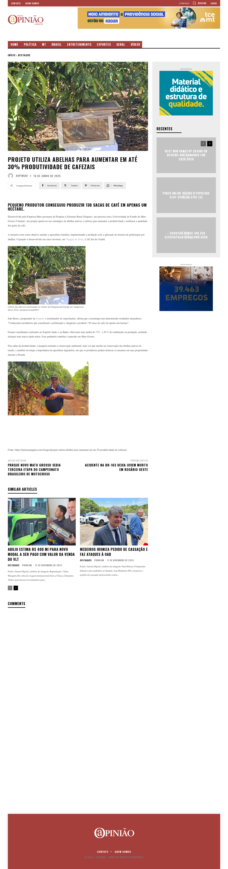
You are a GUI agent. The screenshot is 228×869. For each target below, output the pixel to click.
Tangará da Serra (74, 239)
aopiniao (22, 175)
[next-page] (16, 588)
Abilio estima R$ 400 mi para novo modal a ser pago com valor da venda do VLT (41, 554)
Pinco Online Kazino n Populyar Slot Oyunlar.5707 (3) (186, 195)
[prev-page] (10, 588)
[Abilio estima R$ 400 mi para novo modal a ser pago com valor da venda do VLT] (42, 521)
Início (11, 55)
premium (27, 565)
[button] (199, 3)
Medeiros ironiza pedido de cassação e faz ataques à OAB (114, 552)
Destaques (14, 565)
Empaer (40, 318)
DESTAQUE (24, 55)
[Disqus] (78, 656)
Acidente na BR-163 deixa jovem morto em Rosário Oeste (116, 467)
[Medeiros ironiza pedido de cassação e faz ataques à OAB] (114, 521)
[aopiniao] (11, 175)
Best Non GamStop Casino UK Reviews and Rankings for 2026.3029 (186, 155)
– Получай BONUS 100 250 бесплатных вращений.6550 (186, 235)
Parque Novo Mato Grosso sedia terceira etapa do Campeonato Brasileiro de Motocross (34, 469)
